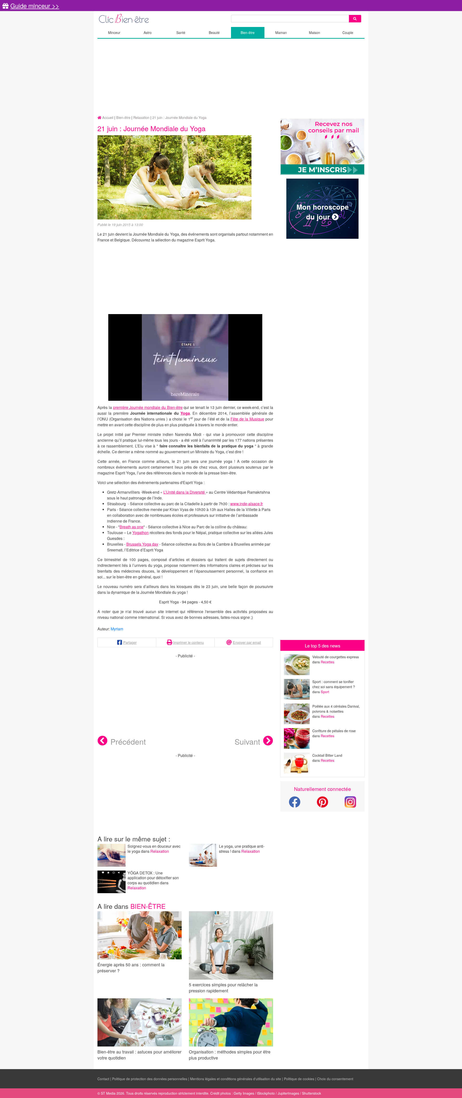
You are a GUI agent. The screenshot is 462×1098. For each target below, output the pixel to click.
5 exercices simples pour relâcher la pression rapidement (223, 988)
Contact (103, 1078)
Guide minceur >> (34, 5)
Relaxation (159, 851)
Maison (314, 32)
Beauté (214, 32)
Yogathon (140, 532)
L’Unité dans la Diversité (184, 492)
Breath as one (131, 527)
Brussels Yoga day (142, 544)
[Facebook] (294, 804)
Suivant (247, 741)
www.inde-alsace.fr (246, 503)
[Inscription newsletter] (322, 147)
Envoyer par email (247, 642)
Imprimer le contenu (188, 642)
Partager (130, 642)
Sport (325, 691)
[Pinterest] (322, 804)
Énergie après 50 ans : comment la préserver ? (131, 968)
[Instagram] (350, 801)
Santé (180, 32)
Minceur (114, 32)
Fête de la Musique (247, 419)
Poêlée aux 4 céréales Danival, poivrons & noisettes (336, 709)
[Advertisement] (231, 77)
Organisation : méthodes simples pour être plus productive (229, 1055)
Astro (148, 32)
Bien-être (248, 32)
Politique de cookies (299, 1078)
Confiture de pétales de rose (334, 730)
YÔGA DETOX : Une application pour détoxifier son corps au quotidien (153, 878)
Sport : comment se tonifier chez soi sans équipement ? (333, 684)
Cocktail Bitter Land (327, 755)
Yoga (185, 413)
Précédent (128, 741)
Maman (281, 32)
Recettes (327, 661)
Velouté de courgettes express (335, 656)
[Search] (355, 18)
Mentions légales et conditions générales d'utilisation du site (235, 1078)
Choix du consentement (335, 1078)
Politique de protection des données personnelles (149, 1078)
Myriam (117, 629)
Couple (347, 32)
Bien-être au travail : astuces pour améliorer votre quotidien (139, 1055)
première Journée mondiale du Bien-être (148, 407)
